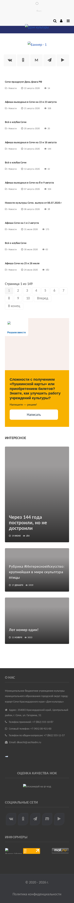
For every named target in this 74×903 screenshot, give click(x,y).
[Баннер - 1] (37, 44)
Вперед (42, 298)
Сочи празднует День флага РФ (23, 82)
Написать (34, 414)
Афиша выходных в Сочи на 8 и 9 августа (29, 182)
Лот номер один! (24, 630)
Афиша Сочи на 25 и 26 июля (22, 263)
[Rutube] (63, 60)
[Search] (54, 21)
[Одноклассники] (23, 60)
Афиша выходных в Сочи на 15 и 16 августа (31, 142)
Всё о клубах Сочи (15, 122)
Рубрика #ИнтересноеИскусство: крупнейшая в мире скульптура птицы (37, 572)
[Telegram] (49, 60)
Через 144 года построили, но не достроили (28, 523)
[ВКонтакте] (10, 60)
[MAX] (47, 819)
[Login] (61, 21)
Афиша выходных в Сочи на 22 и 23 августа (31, 102)
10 (28, 298)
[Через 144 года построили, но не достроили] (37, 494)
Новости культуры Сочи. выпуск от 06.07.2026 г (33, 202)
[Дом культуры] (37, 28)
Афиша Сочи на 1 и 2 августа (22, 223)
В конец (14, 306)
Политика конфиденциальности (37, 894)
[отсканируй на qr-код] (37, 786)
